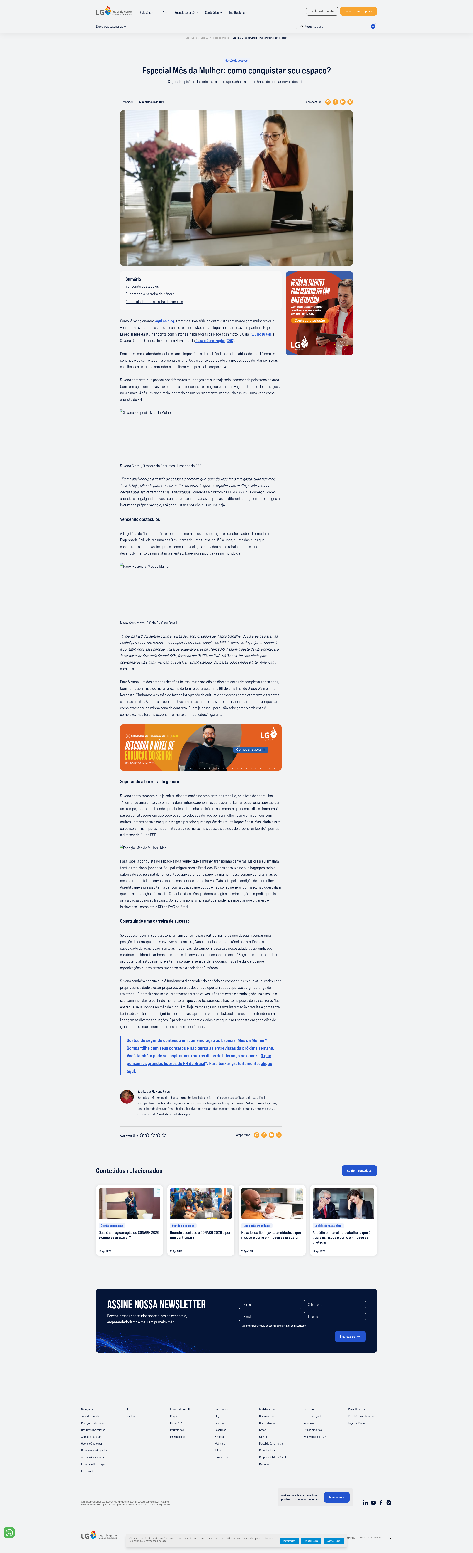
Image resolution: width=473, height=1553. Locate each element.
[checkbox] (240, 1326)
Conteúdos (212, 12)
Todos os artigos (220, 37)
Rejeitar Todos (311, 1540)
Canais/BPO (176, 1423)
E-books (219, 1436)
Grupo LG (175, 1416)
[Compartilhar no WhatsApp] (328, 102)
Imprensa (309, 1423)
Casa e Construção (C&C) (214, 340)
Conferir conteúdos (359, 1171)
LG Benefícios (177, 1436)
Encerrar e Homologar (93, 1464)
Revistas (219, 1423)
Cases (262, 1429)
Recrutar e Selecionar (93, 1429)
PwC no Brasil (260, 334)
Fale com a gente (313, 1416)
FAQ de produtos (313, 1429)
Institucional (237, 12)
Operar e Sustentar (91, 1443)
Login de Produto (357, 1423)
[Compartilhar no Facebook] (335, 102)
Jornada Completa (91, 1416)
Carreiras (264, 1464)
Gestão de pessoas (236, 60)
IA (163, 12)
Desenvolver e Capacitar (94, 1450)
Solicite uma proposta (358, 11)
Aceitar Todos (333, 1540)
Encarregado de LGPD (315, 1436)
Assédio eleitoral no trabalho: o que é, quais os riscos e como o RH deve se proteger (342, 1237)
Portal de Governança (271, 1443)
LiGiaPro (130, 1416)
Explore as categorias (109, 26)
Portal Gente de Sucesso (361, 1416)
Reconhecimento (268, 1450)
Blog (217, 1416)
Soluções (145, 12)
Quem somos (266, 1416)
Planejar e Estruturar (92, 1423)
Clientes (263, 1436)
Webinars (220, 1443)
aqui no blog (164, 321)
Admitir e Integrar (91, 1436)
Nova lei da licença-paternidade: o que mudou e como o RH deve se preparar (271, 1235)
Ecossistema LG (185, 12)
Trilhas (218, 1450)
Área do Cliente (324, 11)
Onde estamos (267, 1423)
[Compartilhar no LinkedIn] (343, 102)
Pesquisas (220, 1429)
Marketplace (177, 1429)
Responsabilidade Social (272, 1457)
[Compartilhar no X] (350, 102)
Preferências (289, 1540)
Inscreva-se (347, 1336)
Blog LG (204, 37)
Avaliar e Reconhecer (92, 1457)
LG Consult (87, 1471)
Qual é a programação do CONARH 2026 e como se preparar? (129, 1235)
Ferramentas (222, 1457)
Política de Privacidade (371, 1537)
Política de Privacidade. (294, 1325)
